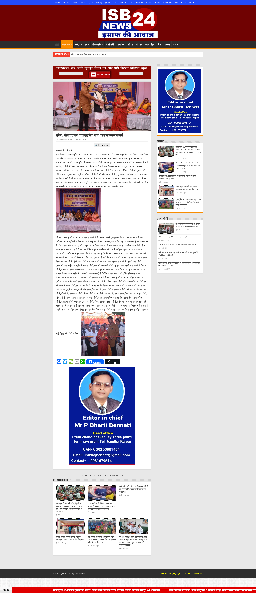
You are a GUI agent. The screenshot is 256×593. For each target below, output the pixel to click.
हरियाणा (157, 3)
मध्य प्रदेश (139, 3)
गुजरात (91, 3)
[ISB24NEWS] (128, 22)
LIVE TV (177, 44)
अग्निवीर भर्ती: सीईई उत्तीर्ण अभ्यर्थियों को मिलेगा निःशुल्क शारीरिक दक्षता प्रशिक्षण (133, 489)
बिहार (131, 3)
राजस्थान (149, 3)
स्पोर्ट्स (130, 44)
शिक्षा (159, 44)
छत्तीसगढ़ (99, 3)
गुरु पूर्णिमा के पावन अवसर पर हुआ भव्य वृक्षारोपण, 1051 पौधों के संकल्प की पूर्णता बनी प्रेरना (102, 540)
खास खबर (66, 44)
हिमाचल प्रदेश (167, 3)
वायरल (167, 44)
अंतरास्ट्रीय (96, 44)
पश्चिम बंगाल (123, 3)
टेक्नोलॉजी (110, 44)
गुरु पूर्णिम (74, 54)
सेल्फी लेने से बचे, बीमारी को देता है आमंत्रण (173, 237)
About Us (178, 3)
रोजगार (139, 44)
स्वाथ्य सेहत (149, 44)
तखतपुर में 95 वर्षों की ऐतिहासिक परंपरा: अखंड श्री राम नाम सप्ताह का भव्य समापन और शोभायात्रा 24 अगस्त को (69, 507)
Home (57, 3)
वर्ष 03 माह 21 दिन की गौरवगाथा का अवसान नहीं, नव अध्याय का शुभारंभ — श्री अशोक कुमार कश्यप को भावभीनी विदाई (133, 541)
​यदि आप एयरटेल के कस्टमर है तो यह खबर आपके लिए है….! (178, 245)
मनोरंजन (121, 44)
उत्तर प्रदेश (66, 3)
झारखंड (107, 3)
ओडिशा (83, 3)
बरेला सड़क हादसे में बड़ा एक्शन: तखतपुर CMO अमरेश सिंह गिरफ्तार (70, 538)
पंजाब (114, 3)
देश (86, 44)
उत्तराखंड (75, 3)
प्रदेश (77, 44)
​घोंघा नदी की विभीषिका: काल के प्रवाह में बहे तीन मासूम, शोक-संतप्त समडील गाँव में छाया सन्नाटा (101, 506)
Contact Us (189, 3)
